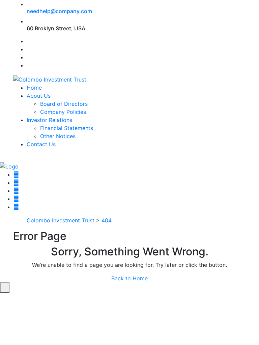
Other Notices (58, 136)
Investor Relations (49, 120)
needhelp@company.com (59, 11)
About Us (39, 95)
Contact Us (41, 144)
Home (34, 87)
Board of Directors (64, 103)
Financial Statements (66, 128)
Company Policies (63, 111)
